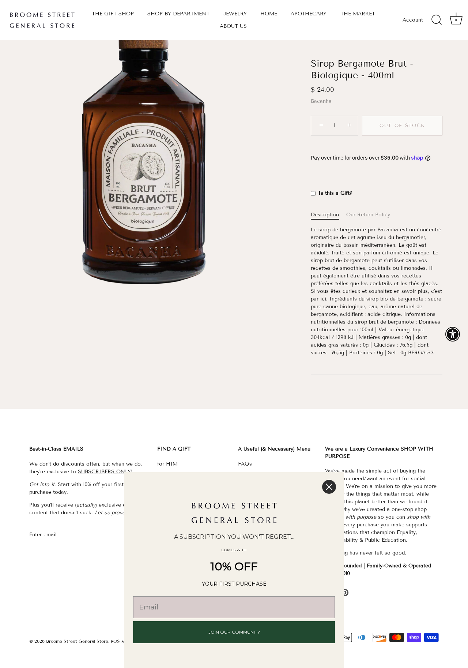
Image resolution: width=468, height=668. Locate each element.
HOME (268, 14)
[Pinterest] (344, 592)
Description (325, 215)
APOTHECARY (309, 14)
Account (413, 20)
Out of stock (402, 125)
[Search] (437, 20)
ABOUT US (233, 26)
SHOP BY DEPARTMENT (178, 14)
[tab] (328, 215)
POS (115, 641)
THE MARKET (357, 14)
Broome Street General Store (77, 641)
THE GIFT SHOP (113, 14)
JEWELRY (235, 14)
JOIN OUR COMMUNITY (234, 632)
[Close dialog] (329, 486)
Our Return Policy (368, 215)
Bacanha (321, 101)
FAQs (245, 464)
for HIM (167, 464)
